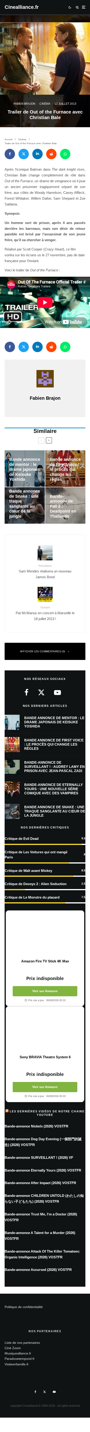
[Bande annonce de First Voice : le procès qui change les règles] (65, 468)
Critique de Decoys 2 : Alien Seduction (35, 884)
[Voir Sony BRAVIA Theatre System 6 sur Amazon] (45, 1030)
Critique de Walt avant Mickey (28, 871)
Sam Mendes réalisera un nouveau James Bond (45, 571)
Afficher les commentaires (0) (42, 651)
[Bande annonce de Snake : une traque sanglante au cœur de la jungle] (25, 505)
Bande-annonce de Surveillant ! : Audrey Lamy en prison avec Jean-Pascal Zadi (54, 766)
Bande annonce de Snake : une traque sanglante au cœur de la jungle (54, 811)
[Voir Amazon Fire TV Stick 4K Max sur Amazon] (45, 934)
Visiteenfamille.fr (17, 1364)
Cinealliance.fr (22, 7)
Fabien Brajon (24, 103)
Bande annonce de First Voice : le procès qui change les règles (54, 744)
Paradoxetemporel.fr (20, 1359)
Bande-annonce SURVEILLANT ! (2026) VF (39, 1157)
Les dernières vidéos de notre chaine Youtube (47, 1113)
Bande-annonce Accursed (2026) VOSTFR (38, 1270)
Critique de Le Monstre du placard (32, 897)
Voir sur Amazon (45, 991)
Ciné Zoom (13, 1348)
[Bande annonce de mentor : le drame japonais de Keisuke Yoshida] (25, 468)
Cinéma (44, 103)
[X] (44, 1392)
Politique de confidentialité (24, 1307)
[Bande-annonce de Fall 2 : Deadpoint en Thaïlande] (65, 505)
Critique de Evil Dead (22, 839)
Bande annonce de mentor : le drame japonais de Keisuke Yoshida (54, 722)
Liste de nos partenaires (22, 1342)
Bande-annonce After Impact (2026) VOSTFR (40, 1183)
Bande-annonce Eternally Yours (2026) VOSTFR (43, 1170)
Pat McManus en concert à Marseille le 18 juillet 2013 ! (45, 613)
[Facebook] (35, 1392)
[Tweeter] (23, 154)
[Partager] (10, 154)
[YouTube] (54, 1392)
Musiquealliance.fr (18, 1353)
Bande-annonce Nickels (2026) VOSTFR (36, 1126)
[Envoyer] (51, 154)
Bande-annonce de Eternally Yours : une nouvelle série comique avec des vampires (53, 789)
